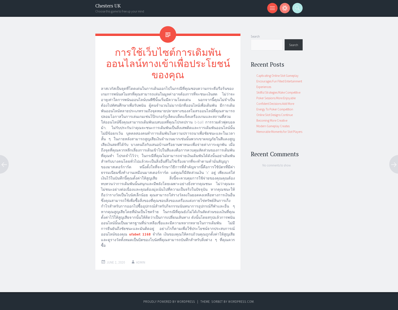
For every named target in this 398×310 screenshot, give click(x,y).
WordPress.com (241, 302)
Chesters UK (108, 5)
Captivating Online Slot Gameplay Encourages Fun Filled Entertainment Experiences (279, 81)
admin (140, 262)
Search (255, 36)
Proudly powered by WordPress (169, 302)
